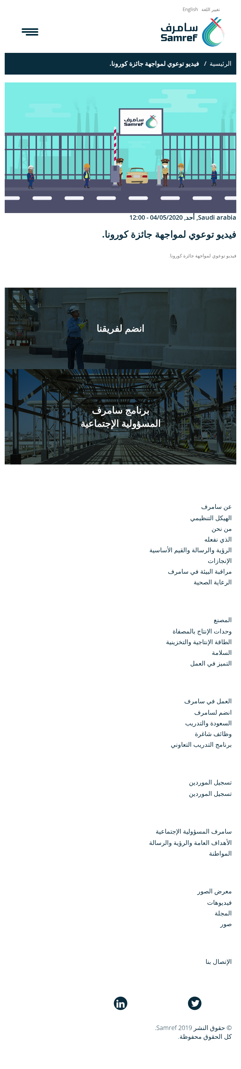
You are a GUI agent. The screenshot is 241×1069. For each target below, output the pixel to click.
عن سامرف (216, 506)
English (190, 9)
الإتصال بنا (219, 961)
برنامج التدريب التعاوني (201, 744)
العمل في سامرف (208, 701)
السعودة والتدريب (208, 723)
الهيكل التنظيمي (211, 518)
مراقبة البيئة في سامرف (200, 571)
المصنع (223, 620)
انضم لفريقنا (120, 328)
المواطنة (220, 853)
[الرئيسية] (190, 32)
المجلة (223, 913)
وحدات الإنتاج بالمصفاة (202, 631)
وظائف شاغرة (213, 733)
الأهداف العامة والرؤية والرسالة (190, 842)
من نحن (222, 528)
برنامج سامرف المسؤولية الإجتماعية (121, 416)
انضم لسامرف (213, 712)
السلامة (222, 652)
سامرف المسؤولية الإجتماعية (194, 831)
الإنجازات (220, 560)
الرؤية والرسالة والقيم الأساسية (190, 550)
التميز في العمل (211, 663)
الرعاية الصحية (213, 582)
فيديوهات (219, 902)
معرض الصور (214, 891)
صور (226, 924)
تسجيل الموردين (210, 793)
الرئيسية (221, 63)
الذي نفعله (218, 539)
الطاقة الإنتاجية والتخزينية (199, 642)
